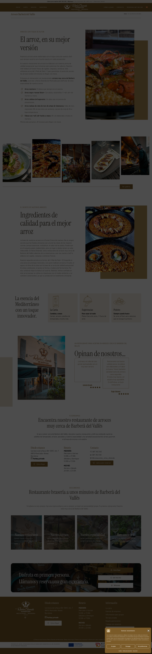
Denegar (128, 646)
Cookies (120, 650)
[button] (148, 631)
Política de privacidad (127, 650)
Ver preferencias (142, 646)
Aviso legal (135, 650)
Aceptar (113, 646)
